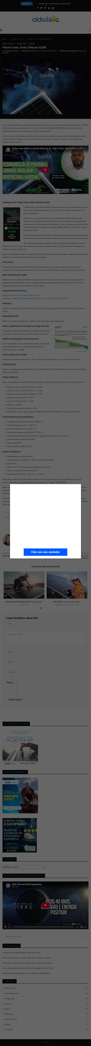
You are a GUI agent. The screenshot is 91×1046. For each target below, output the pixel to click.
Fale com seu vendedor (45, 552)
